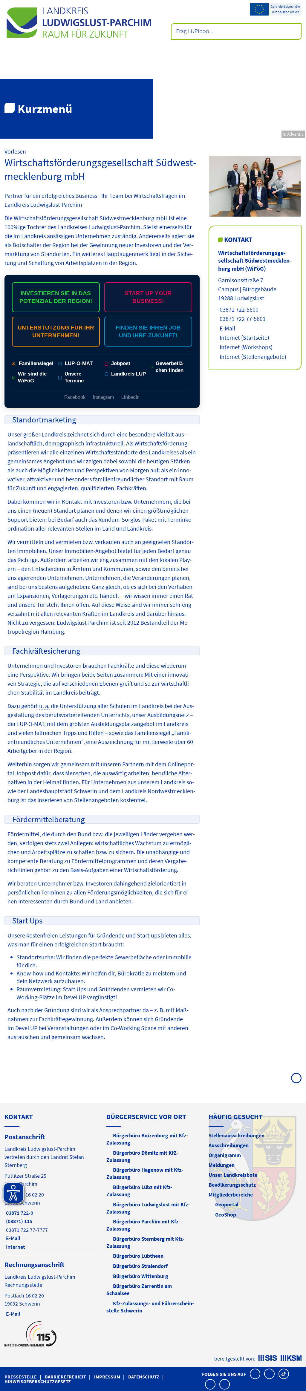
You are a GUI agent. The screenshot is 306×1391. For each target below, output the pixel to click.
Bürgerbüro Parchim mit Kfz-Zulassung (143, 1225)
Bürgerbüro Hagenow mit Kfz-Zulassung (144, 1173)
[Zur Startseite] (78, 22)
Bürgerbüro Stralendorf (140, 1266)
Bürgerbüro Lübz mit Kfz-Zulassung (139, 1191)
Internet (229, 337)
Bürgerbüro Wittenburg (140, 1276)
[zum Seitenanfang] (296, 1078)
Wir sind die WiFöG (32, 377)
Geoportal (226, 1204)
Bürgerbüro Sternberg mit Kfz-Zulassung (145, 1242)
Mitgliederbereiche (231, 1194)
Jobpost (120, 363)
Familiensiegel (36, 363)
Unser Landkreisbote (233, 1174)
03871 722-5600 (238, 309)
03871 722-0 (18, 1212)
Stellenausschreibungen (236, 1135)
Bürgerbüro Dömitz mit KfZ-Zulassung (142, 1156)
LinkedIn (130, 397)
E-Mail (226, 328)
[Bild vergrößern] (255, 186)
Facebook (74, 397)
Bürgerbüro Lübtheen (138, 1255)
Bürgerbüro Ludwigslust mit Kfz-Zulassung (148, 1208)
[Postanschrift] (50, 1191)
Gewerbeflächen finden (170, 367)
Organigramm (225, 1155)
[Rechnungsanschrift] (50, 1289)
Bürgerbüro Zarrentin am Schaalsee (139, 1290)
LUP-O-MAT (79, 363)
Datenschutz (143, 1377)
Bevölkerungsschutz (232, 1184)
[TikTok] (284, 1374)
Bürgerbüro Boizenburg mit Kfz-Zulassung (147, 1139)
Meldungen (222, 1165)
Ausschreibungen (229, 1145)
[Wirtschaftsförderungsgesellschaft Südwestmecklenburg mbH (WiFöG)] (255, 305)
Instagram (103, 397)
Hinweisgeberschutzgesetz (37, 1381)
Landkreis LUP (128, 374)
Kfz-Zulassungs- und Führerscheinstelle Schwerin (150, 1307)
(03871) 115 (18, 1221)
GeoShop (225, 1214)
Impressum (107, 1377)
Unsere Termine (74, 377)
